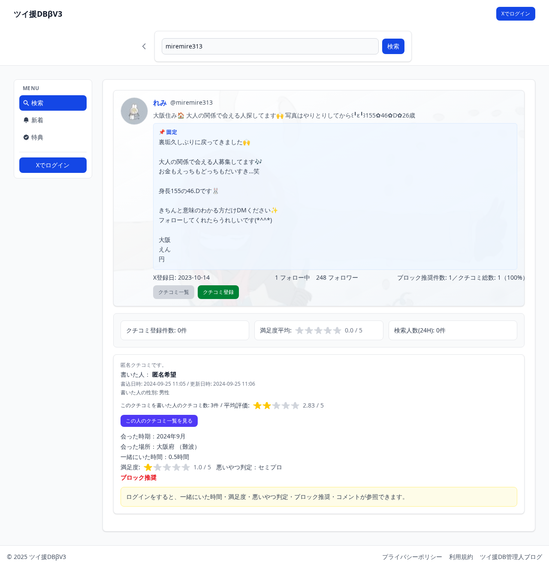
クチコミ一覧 (173, 292)
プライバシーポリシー (412, 557)
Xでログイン (515, 13)
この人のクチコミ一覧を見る (159, 420)
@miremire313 (191, 102)
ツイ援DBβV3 (38, 14)
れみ (160, 102)
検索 (393, 46)
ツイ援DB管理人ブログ (511, 557)
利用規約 (461, 557)
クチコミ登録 (218, 292)
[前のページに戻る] (144, 46)
